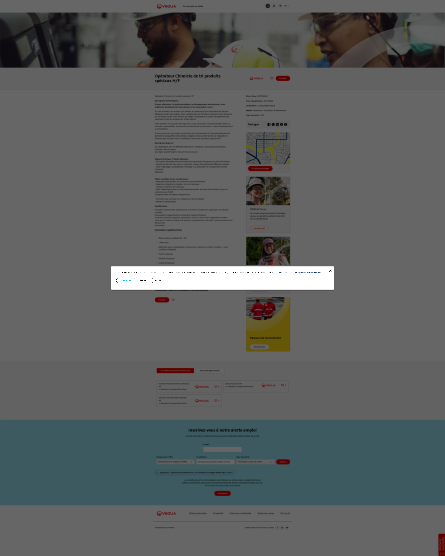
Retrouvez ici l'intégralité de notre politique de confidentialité (296, 272)
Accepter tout (126, 280)
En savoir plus (160, 280)
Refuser (143, 280)
